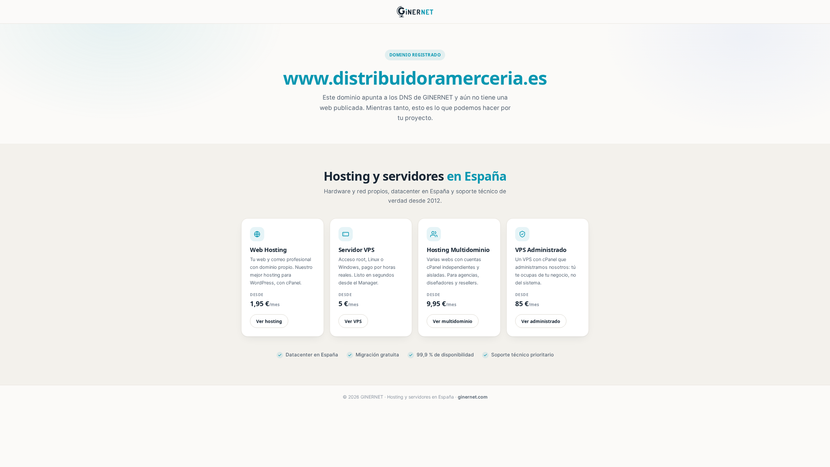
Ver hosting (269, 321)
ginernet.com (473, 397)
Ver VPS (353, 321)
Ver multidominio (452, 321)
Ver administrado (540, 321)
